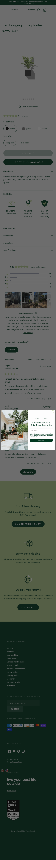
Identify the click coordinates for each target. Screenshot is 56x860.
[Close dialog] (53, 411)
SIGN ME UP (41, 440)
